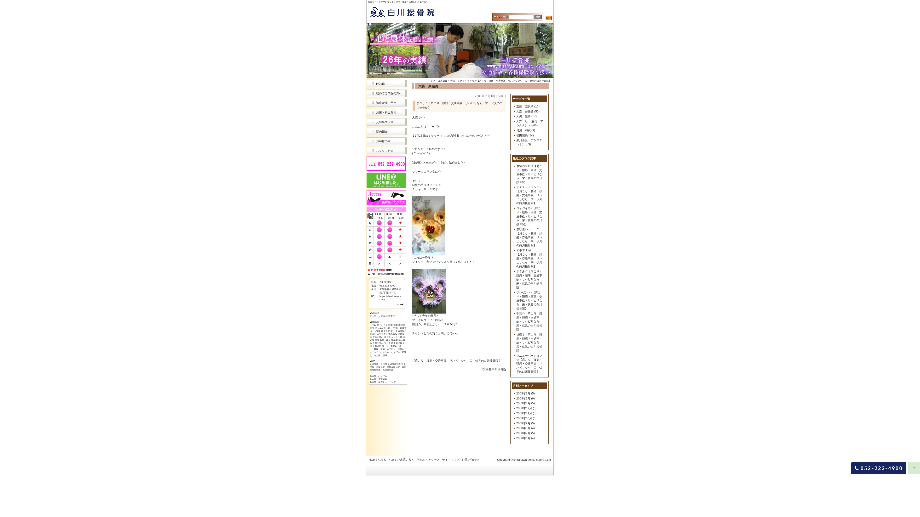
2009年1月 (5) (525, 403)
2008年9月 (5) (525, 423)
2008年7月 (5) (525, 433)
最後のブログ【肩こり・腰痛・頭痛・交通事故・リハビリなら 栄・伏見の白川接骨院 (529, 174)
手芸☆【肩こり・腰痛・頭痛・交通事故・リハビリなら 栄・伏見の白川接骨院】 (529, 321)
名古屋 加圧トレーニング (383, 382)
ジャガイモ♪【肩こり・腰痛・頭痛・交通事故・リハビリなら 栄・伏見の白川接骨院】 (529, 216)
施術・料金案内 (386, 112)
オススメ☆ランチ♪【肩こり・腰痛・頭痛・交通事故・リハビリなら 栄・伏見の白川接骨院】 (529, 195)
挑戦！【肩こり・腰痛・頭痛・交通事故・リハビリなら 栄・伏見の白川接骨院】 (529, 342)
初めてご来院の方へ (389, 93)
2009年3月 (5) (525, 393)
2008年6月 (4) (525, 438)
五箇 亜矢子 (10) (528, 106)
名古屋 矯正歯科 (378, 379)
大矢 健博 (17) (526, 116)
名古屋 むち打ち (378, 376)
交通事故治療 (384, 122)
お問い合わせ (470, 459)
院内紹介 (382, 131)
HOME (380, 83)
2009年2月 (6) (525, 398)
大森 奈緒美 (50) (528, 111)
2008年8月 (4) (525, 428)
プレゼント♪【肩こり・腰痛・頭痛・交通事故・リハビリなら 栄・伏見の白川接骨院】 (529, 300)
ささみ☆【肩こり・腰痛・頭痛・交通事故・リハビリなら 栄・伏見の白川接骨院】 (529, 279)
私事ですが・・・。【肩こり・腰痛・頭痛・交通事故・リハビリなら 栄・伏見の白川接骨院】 (529, 258)
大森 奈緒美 (457, 80)
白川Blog (443, 80)
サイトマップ (450, 459)
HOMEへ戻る (377, 459)
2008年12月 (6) (526, 408)
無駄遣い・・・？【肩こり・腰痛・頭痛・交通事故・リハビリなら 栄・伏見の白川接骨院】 (529, 237)
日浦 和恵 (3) (525, 130)
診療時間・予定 (386, 103)
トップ (431, 80)
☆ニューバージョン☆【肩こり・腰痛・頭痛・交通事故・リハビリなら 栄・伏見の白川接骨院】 (529, 363)
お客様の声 (383, 141)
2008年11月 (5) (526, 413)
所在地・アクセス (428, 459)
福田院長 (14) (525, 135)
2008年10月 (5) (526, 418)
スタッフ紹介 (384, 150)
